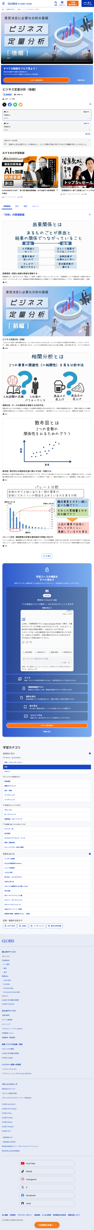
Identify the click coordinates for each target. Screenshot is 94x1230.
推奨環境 (37, 1215)
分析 (19, 9)
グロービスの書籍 (8, 1049)
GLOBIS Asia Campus (9, 1109)
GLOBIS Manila (7, 1122)
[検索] (55, 3)
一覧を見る (47, 214)
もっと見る (47, 556)
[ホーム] (3, 9)
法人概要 (5, 1215)
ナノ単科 (7, 964)
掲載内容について (74, 1215)
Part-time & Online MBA (12, 992)
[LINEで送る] (15, 105)
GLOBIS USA (6, 1131)
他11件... (88, 134)
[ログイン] (62, 3)
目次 (17, 206)
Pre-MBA (7, 984)
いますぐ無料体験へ (36, 80)
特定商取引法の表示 (59, 1215)
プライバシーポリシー (25, 1215)
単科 (5, 968)
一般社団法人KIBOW (9, 1142)
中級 (13, 99)
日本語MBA (6, 960)
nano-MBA (7, 980)
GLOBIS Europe (7, 1118)
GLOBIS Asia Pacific (8, 1104)
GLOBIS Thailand (7, 1127)
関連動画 (7, 206)
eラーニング (6, 1024)
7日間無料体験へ (73, 3)
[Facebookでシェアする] (10, 105)
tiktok (29, 1171)
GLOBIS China (7, 1113)
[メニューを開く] (3, 3)
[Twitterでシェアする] (4, 105)
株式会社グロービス (8, 1089)
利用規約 (13, 1215)
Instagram (31, 1179)
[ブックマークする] (90, 104)
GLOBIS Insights (7, 1058)
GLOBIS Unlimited (8, 1004)
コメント (35, 206)
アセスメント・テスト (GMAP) (12, 1029)
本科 (5, 972)
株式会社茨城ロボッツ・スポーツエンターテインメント (20, 1146)
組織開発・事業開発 (8, 1037)
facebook (31, 1195)
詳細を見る (81, 80)
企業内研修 (5, 1015)
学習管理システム (8, 1033)
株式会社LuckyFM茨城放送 (11, 1151)
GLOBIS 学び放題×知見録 (10, 1000)
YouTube (30, 1163)
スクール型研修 (7, 1020)
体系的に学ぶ (11, 9)
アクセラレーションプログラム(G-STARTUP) (16, 1073)
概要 (25, 206)
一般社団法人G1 (7, 1137)
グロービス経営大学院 (9, 1093)
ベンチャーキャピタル (9, 1069)
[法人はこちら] (88, 3)
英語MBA (5, 976)
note (28, 1203)
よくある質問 (46, 1215)
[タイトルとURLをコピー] (21, 105)
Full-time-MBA (8, 988)
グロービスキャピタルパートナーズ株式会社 (16, 1098)
